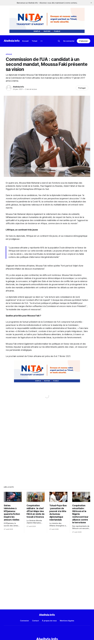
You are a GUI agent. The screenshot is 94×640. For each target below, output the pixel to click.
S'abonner (83, 41)
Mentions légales (67, 621)
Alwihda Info (12, 40)
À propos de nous (49, 621)
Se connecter (69, 41)
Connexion (24, 621)
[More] (41, 41)
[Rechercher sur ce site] (59, 41)
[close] (91, 3)
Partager (82, 88)
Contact (35, 621)
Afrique (9, 54)
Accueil (25, 41)
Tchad (34, 41)
